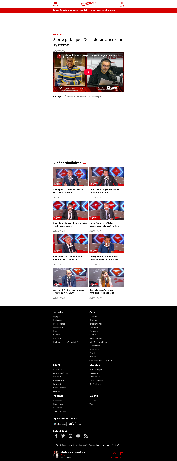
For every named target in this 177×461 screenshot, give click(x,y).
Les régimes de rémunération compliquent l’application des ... (104, 258)
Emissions (57, 320)
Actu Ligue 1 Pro (60, 373)
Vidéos (92, 404)
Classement (58, 380)
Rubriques (58, 404)
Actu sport (58, 369)
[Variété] (56, 454)
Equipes (57, 316)
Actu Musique (95, 369)
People (92, 353)
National (93, 316)
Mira (63, 455)
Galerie (56, 391)
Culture (92, 334)
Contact (56, 334)
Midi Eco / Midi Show (98, 342)
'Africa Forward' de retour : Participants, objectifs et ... (102, 291)
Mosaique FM (95, 338)
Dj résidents (95, 384)
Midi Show (58, 34)
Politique (93, 327)
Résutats (57, 376)
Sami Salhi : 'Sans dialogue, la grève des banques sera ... (70, 224)
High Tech (94, 349)
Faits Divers (94, 345)
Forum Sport (59, 384)
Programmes (59, 323)
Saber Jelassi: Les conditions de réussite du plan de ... (68, 191)
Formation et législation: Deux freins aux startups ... (104, 191)
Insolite (92, 356)
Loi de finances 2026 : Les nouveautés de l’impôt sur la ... (104, 224)
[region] (88, 22)
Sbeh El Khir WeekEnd (73, 452)
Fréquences (58, 327)
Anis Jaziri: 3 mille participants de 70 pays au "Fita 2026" (69, 291)
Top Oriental (95, 376)
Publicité (57, 338)
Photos (92, 400)
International (95, 323)
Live (55, 331)
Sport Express (59, 387)
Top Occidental (96, 380)
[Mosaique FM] (88, 4)
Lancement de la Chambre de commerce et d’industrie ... (67, 258)
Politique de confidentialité (65, 342)
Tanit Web (116, 445)
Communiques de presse (100, 360)
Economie (93, 331)
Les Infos (57, 407)
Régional (93, 320)
